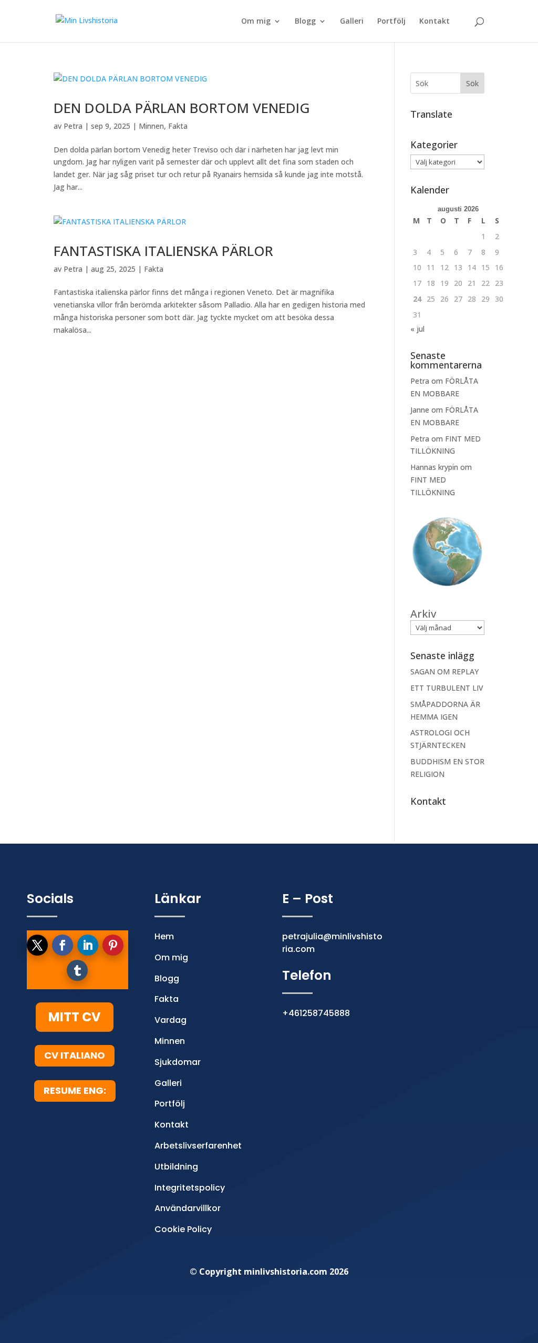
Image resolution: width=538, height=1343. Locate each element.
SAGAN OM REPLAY (444, 671)
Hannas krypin (434, 467)
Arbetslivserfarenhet (198, 1146)
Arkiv (423, 614)
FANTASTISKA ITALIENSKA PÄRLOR (163, 250)
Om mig (256, 21)
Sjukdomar (177, 1062)
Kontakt (434, 21)
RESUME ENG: (75, 1090)
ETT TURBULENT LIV (446, 688)
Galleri (352, 21)
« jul (417, 329)
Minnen (151, 126)
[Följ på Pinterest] (112, 945)
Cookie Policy (183, 1229)
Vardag (170, 1020)
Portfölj (391, 21)
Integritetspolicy (189, 1188)
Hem (164, 936)
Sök (472, 83)
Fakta (178, 126)
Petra (73, 126)
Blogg (305, 21)
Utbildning (176, 1167)
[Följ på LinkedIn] (87, 945)
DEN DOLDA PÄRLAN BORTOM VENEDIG (182, 107)
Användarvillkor (187, 1208)
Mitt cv (74, 1017)
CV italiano (74, 1055)
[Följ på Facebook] (62, 945)
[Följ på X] (37, 945)
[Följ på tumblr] (77, 970)
